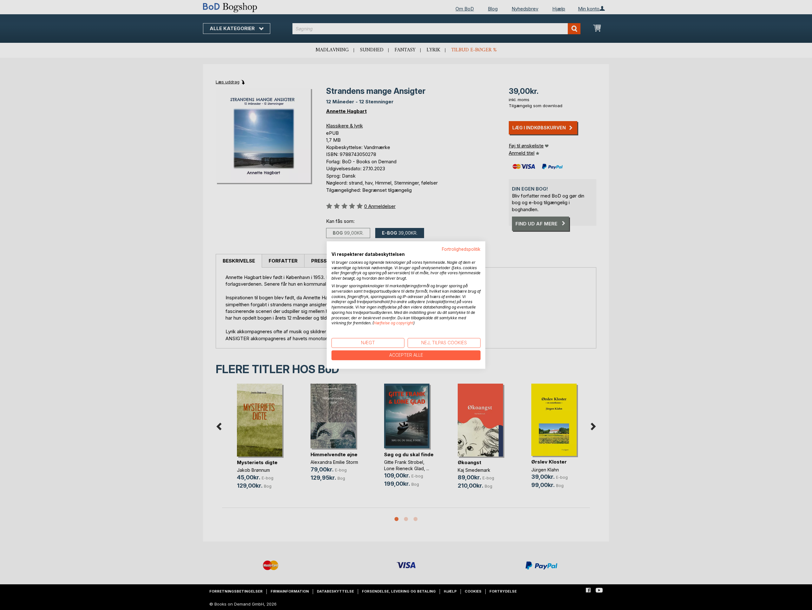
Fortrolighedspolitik (461, 249)
